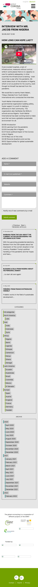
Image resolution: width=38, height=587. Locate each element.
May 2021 (9, 472)
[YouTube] (21, 578)
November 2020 (12, 449)
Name (6, 164)
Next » (23, 225)
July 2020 (9, 435)
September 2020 (12, 442)
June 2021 (10, 476)
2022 (6, 493)
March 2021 (10, 466)
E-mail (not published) (12, 174)
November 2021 (12, 486)
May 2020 (9, 429)
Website (7, 184)
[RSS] (16, 577)
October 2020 (11, 445)
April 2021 (9, 469)
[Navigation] (33, 6)
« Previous (16, 225)
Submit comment (9, 217)
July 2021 (9, 479)
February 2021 (11, 462)
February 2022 (11, 496)
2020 (6, 422)
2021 (6, 456)
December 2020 (12, 452)
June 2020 (10, 432)
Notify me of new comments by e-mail (17, 211)
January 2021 (11, 459)
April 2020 (10, 425)
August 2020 (10, 439)
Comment (7, 194)
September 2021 (12, 483)
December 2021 (12, 489)
